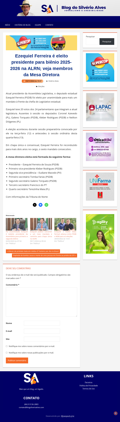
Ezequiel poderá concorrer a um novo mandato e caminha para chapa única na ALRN (41, 235)
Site (7, 339)
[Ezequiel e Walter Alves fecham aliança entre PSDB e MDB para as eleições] (65, 224)
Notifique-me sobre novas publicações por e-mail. (31, 352)
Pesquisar (90, 36)
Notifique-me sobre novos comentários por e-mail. (32, 346)
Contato (49, 24)
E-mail (9, 331)
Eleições (41, 86)
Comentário (12, 284)
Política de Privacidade (89, 385)
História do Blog (22, 24)
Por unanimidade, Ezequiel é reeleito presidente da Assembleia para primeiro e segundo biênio (17, 235)
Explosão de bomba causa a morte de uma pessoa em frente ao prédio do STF (44, 255)
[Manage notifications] (116, 413)
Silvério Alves (53, 81)
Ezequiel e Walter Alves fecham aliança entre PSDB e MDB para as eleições (65, 234)
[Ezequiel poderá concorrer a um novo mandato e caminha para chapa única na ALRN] (41, 224)
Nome (9, 323)
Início (7, 24)
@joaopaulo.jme (67, 416)
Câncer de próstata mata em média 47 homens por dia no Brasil (33, 251)
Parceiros (88, 382)
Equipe (38, 24)
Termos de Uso (88, 388)
